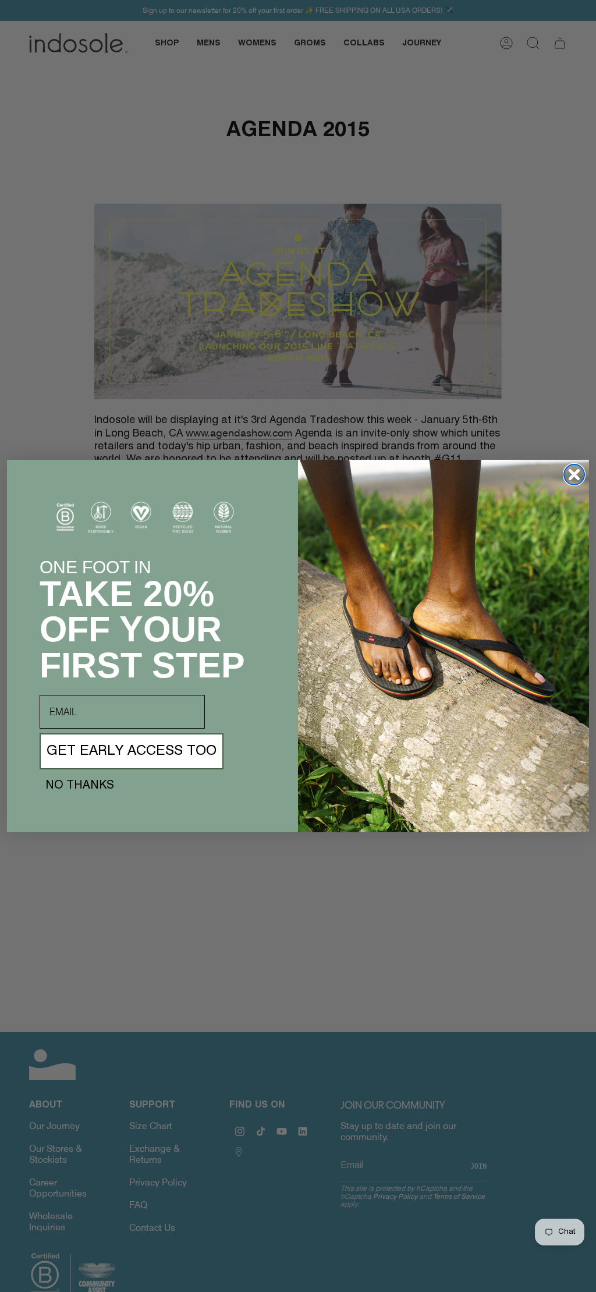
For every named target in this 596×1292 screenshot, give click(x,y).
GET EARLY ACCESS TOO (132, 751)
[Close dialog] (574, 474)
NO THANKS (79, 785)
